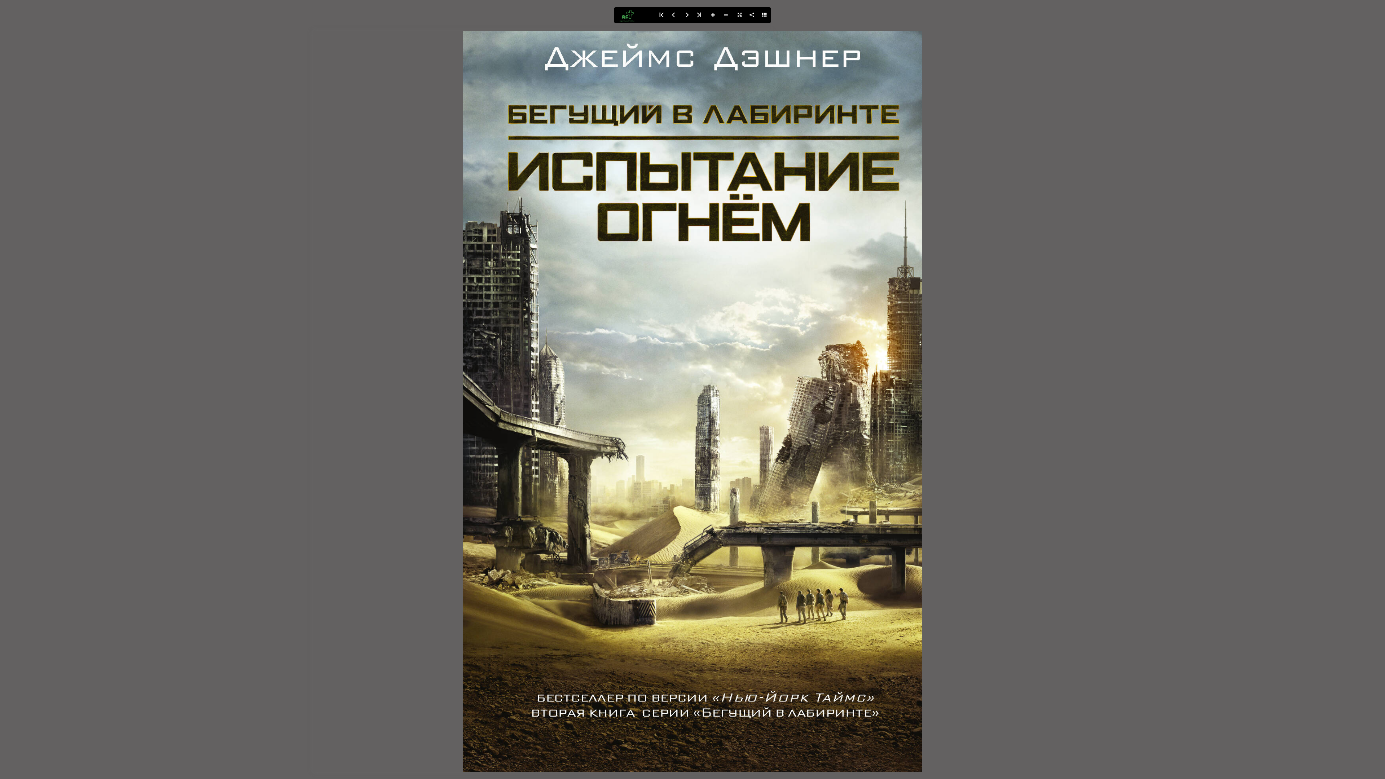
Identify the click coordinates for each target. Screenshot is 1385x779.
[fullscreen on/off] (739, 15)
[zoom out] (726, 15)
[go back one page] (674, 15)
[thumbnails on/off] (765, 15)
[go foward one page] (687, 15)
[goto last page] (700, 15)
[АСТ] (634, 15)
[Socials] (752, 15)
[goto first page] (661, 15)
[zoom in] (713, 15)
